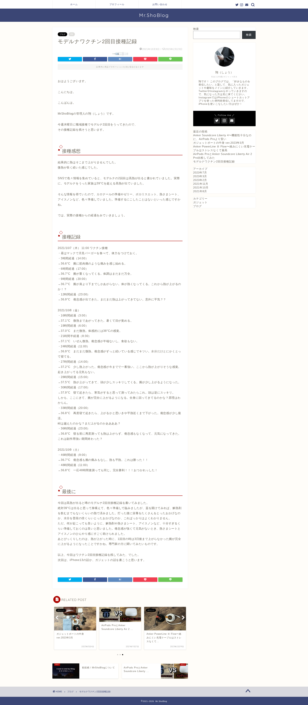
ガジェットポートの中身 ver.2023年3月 (218, 142)
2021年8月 (200, 191)
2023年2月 (200, 180)
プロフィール (116, 4)
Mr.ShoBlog (154, 15)
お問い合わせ (159, 4)
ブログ (62, 34)
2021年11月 (200, 183)
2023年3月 (200, 176)
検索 (196, 28)
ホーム (74, 4)
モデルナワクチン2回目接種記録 (214, 161)
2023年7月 (200, 172)
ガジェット (200, 202)
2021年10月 (201, 187)
